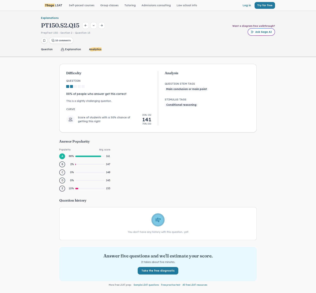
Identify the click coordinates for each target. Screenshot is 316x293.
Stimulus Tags (175, 99)
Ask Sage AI (263, 32)
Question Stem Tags (180, 83)
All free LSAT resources (195, 284)
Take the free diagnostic (158, 270)
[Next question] (101, 25)
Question (47, 49)
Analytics (95, 49)
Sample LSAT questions (146, 284)
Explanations (50, 18)
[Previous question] (85, 25)
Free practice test (170, 284)
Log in (247, 5)
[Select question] (93, 25)
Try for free (264, 5)
